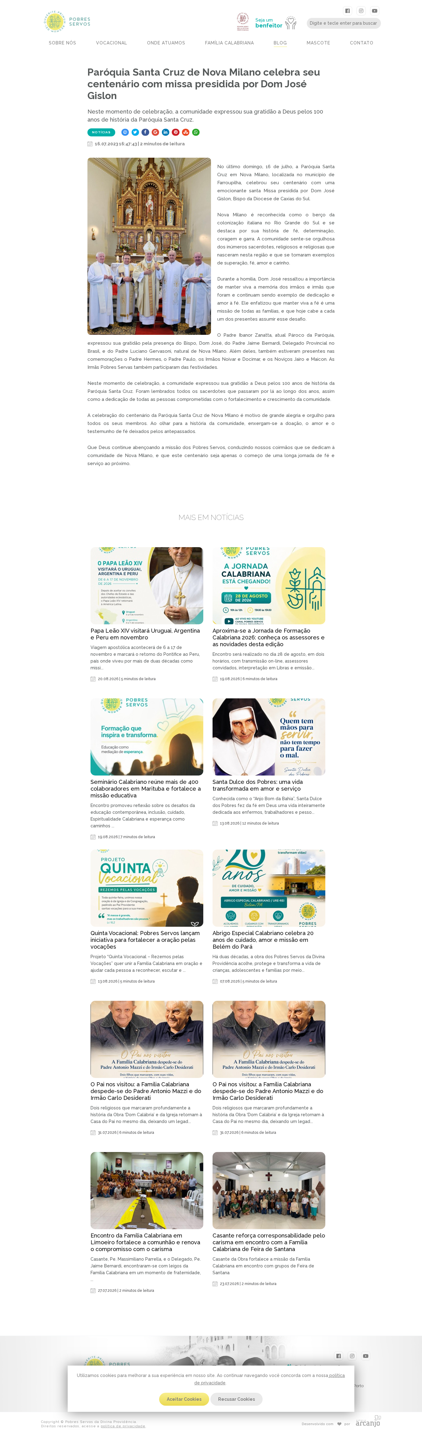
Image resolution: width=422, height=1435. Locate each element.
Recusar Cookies (236, 1399)
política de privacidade (123, 1426)
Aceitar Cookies (184, 1399)
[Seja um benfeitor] (279, 10)
